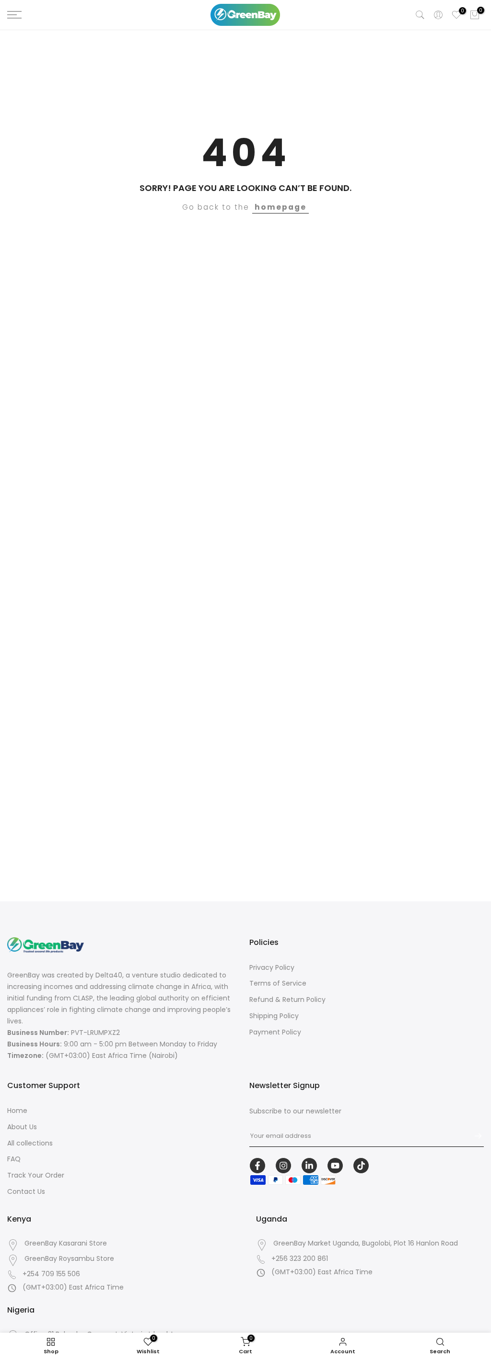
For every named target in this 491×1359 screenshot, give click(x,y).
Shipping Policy (274, 1016)
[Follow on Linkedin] (309, 1165)
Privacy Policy (271, 967)
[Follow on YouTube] (335, 1165)
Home (17, 1110)
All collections (30, 1143)
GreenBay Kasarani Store (65, 1243)
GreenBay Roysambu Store (69, 1258)
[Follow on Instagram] (283, 1165)
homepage (280, 207)
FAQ (14, 1159)
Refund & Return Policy (287, 999)
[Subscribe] (473, 1136)
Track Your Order (35, 1175)
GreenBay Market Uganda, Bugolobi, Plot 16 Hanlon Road (365, 1243)
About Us (22, 1127)
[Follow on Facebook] (257, 1165)
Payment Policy (275, 1032)
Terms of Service (277, 983)
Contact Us (26, 1191)
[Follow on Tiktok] (361, 1165)
